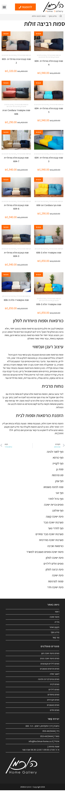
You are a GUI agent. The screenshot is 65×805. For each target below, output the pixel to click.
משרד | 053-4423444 (49, 736)
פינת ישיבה (57, 575)
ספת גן (59, 469)
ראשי (57, 611)
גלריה (57, 622)
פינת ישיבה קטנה (54, 516)
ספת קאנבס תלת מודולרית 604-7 (16, 159)
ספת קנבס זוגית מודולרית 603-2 (16, 61)
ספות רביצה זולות (39, 16)
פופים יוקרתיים (53, 699)
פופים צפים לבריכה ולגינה (48, 679)
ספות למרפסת (55, 581)
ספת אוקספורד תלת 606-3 (48, 252)
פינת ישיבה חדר (55, 587)
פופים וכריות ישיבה (53, 504)
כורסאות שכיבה (55, 546)
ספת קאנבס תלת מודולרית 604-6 (16, 207)
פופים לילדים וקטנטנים (50, 663)
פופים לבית (54, 684)
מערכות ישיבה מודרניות (51, 540)
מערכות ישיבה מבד (53, 522)
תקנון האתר (54, 627)
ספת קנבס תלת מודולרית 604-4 (49, 62)
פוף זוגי (59, 493)
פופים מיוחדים (53, 694)
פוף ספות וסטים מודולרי (54, 55)
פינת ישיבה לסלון (54, 557)
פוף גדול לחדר (55, 499)
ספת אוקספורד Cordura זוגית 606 (16, 112)
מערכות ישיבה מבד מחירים (49, 534)
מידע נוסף (55, 632)
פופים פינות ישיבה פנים (46, 57)
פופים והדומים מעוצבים (49, 668)
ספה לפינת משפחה (53, 487)
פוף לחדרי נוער (55, 528)
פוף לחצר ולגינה (55, 451)
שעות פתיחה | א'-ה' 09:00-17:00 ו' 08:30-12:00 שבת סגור (40, 748)
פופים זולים (54, 710)
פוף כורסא (58, 457)
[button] (4, 7)
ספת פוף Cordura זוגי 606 (48, 205)
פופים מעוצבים (53, 705)
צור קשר (55, 637)
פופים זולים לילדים (53, 563)
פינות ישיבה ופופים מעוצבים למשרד (44, 552)
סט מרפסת (57, 475)
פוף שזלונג (57, 510)
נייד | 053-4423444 (50, 731)
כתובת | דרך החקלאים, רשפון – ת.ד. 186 (42, 725)
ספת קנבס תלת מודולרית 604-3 (49, 159)
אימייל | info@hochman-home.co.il (44, 741)
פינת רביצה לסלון (54, 569)
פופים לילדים (54, 689)
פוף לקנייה (58, 463)
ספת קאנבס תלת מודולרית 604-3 (16, 254)
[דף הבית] (61, 16)
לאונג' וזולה (54, 673)
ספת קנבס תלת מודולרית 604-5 (49, 110)
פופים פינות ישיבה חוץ (13, 106)
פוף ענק (59, 481)
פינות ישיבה (54, 616)
